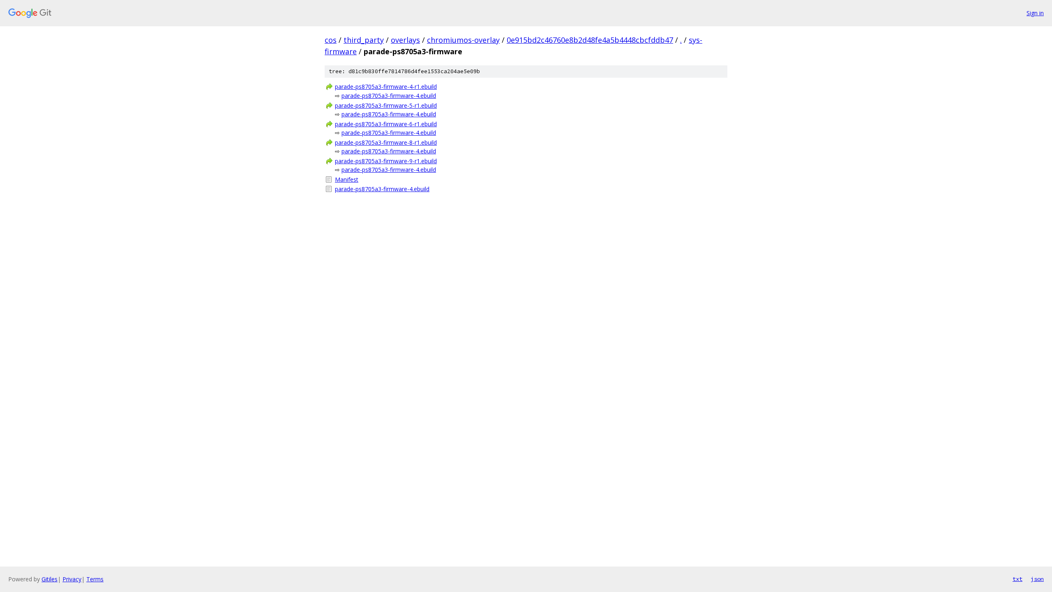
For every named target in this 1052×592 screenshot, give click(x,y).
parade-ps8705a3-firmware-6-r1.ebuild (386, 124)
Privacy (71, 579)
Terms (95, 579)
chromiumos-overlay (463, 40)
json (1037, 579)
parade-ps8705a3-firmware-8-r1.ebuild (386, 142)
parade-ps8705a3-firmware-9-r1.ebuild (386, 161)
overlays (405, 40)
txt (1017, 579)
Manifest (346, 179)
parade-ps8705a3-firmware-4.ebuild (388, 95)
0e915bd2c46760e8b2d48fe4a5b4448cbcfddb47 (590, 40)
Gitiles (50, 579)
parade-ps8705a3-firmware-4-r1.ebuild (386, 86)
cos (331, 40)
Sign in (1035, 13)
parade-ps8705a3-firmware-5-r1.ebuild (386, 105)
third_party (364, 40)
